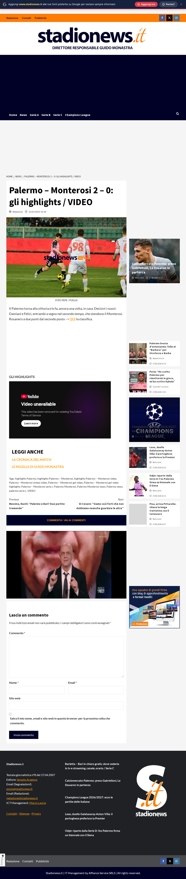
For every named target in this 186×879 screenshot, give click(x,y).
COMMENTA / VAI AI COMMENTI (66, 520)
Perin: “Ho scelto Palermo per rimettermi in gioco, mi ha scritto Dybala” (162, 376)
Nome (14, 682)
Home (13, 115)
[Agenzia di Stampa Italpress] (154, 607)
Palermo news (115, 486)
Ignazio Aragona (27, 779)
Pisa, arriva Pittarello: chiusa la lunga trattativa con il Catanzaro (162, 509)
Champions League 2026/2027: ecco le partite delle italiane (154, 429)
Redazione (12, 17)
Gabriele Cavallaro (160, 386)
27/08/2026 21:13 (155, 277)
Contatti (26, 17)
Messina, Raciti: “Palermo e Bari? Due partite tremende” (37, 504)
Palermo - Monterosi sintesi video (28, 482)
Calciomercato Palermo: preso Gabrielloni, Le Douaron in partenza (154, 268)
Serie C (57, 115)
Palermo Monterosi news (91, 486)
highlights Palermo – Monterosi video (95, 478)
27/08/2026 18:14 (159, 363)
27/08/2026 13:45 (159, 392)
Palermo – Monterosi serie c (37, 486)
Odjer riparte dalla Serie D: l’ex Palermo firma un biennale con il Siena (162, 480)
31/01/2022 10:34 (37, 211)
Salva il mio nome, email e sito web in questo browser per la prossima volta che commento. (60, 721)
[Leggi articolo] (138, 353)
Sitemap (24, 813)
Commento (17, 633)
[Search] (177, 114)
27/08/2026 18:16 (159, 467)
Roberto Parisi (158, 358)
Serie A (34, 115)
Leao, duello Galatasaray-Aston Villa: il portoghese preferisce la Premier (162, 452)
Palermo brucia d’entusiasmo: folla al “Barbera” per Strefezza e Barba (162, 348)
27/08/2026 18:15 (159, 496)
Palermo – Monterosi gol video (65, 482)
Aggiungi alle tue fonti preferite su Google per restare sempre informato (61, 4)
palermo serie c (17, 490)
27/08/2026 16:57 (159, 524)
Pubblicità (40, 17)
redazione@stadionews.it (22, 798)
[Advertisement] (93, 82)
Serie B (45, 115)
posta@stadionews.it (19, 789)
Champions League (77, 115)
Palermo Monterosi (65, 486)
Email (72, 682)
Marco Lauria (37, 803)
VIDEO (31, 490)
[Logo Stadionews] (152, 791)
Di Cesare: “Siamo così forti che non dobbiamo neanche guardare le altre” (100, 504)
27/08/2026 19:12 (155, 436)
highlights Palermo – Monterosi (55, 478)
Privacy (36, 813)
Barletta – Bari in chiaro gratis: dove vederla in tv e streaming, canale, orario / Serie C (92, 766)
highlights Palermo (25, 478)
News (23, 115)
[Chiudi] (181, 4)
